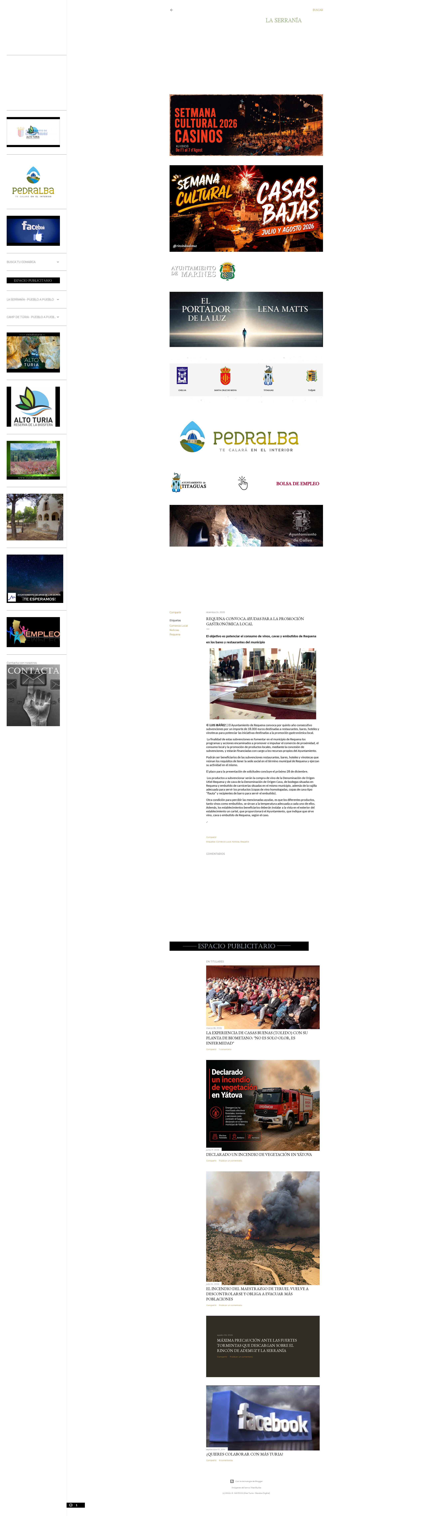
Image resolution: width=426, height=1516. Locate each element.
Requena (175, 634)
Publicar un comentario (230, 1160)
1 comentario (225, 1049)
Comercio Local (179, 625)
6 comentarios (226, 1460)
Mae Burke (256, 1487)
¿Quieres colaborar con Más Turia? (244, 1454)
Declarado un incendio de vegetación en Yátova (259, 1154)
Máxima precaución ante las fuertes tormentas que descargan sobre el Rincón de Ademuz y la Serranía (257, 1345)
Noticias (174, 630)
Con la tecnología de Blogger (249, 1481)
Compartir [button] (175, 612)
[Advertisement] (243, 58)
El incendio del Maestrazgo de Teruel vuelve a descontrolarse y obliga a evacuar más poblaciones (257, 1294)
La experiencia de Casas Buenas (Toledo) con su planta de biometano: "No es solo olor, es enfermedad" (257, 1038)
